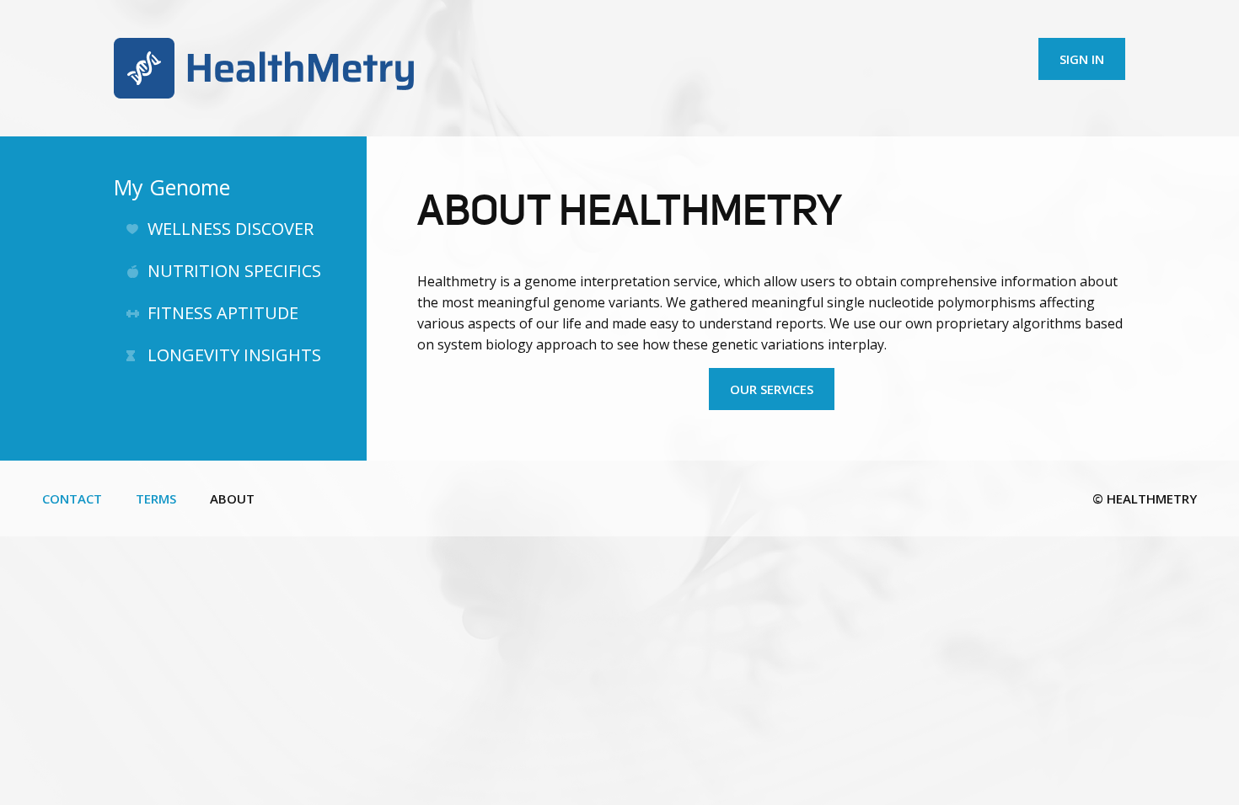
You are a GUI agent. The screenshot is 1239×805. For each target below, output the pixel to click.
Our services (771, 389)
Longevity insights (234, 355)
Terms (156, 498)
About (232, 498)
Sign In (1081, 59)
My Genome (172, 187)
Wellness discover (231, 228)
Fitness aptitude (223, 312)
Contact (72, 498)
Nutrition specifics (234, 270)
